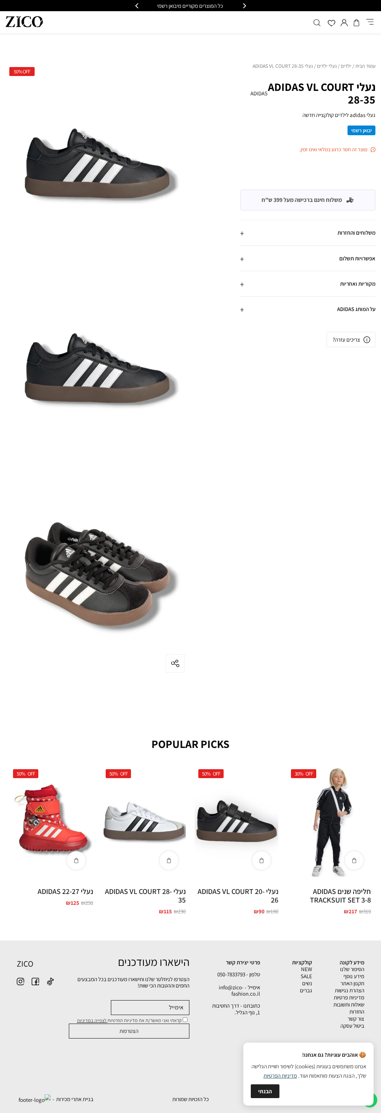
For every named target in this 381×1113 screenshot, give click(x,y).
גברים (306, 990)
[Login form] (344, 23)
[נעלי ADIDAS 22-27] (51, 821)
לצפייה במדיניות (92, 1020)
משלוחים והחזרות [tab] (356, 232)
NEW (306, 969)
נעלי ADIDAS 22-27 (65, 891)
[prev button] (244, 5)
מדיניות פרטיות (349, 997)
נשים (307, 983)
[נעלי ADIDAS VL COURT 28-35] (144, 821)
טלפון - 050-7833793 (238, 974)
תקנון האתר (352, 983)
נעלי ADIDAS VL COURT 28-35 (145, 896)
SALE (306, 976)
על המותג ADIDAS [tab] (356, 309)
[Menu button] (369, 22)
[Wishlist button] (331, 23)
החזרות (356, 1011)
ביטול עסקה (352, 1025)
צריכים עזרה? (346, 339)
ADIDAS (259, 93)
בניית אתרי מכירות (74, 1099)
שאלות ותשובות (348, 1004)
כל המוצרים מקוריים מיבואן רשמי (191, 5)
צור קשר (356, 1018)
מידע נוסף (353, 976)
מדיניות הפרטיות (280, 1075)
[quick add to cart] (354, 860)
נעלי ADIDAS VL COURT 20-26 (238, 896)
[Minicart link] (356, 23)
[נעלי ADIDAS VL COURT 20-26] (236, 821)
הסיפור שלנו (352, 969)
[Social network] (50, 981)
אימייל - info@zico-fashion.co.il (239, 990)
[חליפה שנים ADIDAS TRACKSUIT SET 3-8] (329, 821)
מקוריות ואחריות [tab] (357, 283)
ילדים (346, 66)
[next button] (137, 5)
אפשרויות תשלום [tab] (357, 258)
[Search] (317, 23)
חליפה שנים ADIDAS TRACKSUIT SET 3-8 (340, 896)
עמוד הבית (365, 66)
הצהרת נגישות (349, 990)
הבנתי (265, 1091)
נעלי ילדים (327, 66)
